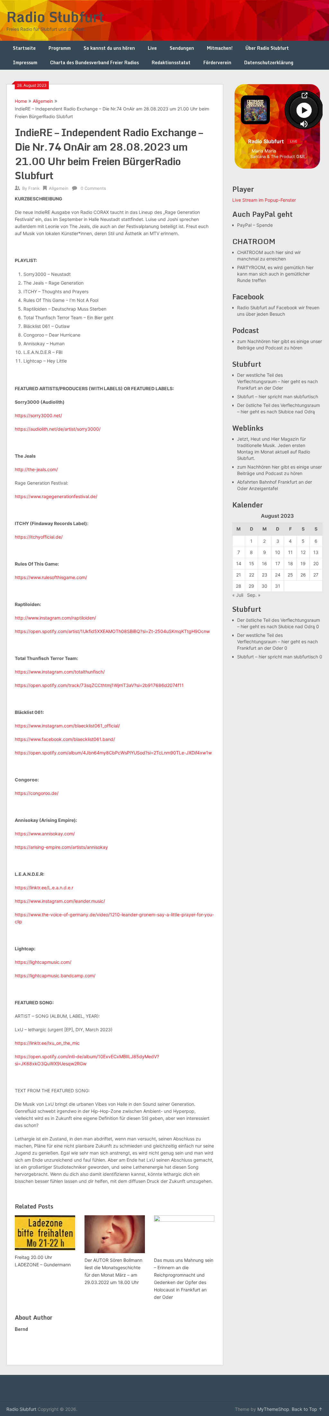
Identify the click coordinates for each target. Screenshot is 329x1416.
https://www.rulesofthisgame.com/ (51, 577)
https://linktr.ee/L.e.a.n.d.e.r (44, 887)
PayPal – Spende (255, 225)
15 (251, 563)
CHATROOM (250, 252)
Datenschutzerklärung (268, 62)
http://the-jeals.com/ (36, 469)
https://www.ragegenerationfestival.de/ (56, 496)
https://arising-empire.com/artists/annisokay (61, 847)
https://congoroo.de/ (36, 793)
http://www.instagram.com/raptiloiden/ (55, 617)
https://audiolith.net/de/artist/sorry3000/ (58, 429)
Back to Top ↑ (307, 1409)
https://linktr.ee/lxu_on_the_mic (47, 1043)
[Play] (304, 110)
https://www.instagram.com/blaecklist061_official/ (67, 725)
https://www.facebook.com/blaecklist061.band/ (65, 739)
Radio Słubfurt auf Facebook (267, 307)
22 (251, 574)
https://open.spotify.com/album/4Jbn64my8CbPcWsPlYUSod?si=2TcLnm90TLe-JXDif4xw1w (113, 752)
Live (152, 48)
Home (21, 101)
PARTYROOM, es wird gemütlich (271, 267)
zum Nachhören (254, 341)
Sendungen (182, 48)
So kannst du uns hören (109, 48)
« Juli (237, 595)
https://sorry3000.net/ (38, 415)
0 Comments (93, 188)
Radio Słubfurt (55, 16)
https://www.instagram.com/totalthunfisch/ (60, 671)
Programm (60, 48)
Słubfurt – (247, 396)
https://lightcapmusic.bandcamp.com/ (55, 975)
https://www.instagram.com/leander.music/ (60, 901)
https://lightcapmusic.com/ (43, 962)
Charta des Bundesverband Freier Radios (94, 62)
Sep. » (254, 595)
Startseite (24, 48)
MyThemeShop (273, 1409)
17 (277, 563)
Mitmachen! (220, 48)
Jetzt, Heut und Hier (258, 439)
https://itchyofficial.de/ (39, 537)
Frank (34, 188)
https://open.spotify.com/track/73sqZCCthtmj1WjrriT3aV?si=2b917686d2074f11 (99, 685)
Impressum (25, 62)
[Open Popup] (303, 95)
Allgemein (43, 101)
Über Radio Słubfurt (267, 48)
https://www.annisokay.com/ (45, 833)
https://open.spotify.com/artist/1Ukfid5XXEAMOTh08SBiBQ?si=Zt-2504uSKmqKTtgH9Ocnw (112, 631)
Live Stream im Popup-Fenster (264, 200)
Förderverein (217, 62)
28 (238, 586)
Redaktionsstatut (171, 62)
